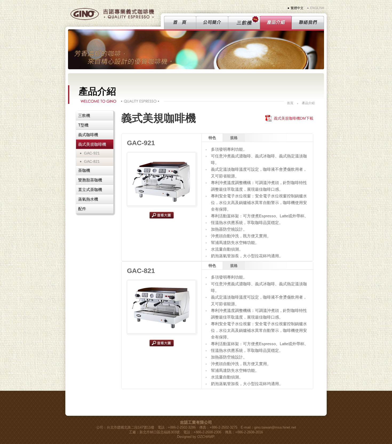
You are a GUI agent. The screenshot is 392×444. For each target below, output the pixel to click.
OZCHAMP (205, 437)
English (317, 8)
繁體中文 (297, 8)
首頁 (290, 103)
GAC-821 (92, 161)
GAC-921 (92, 153)
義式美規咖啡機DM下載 (293, 118)
